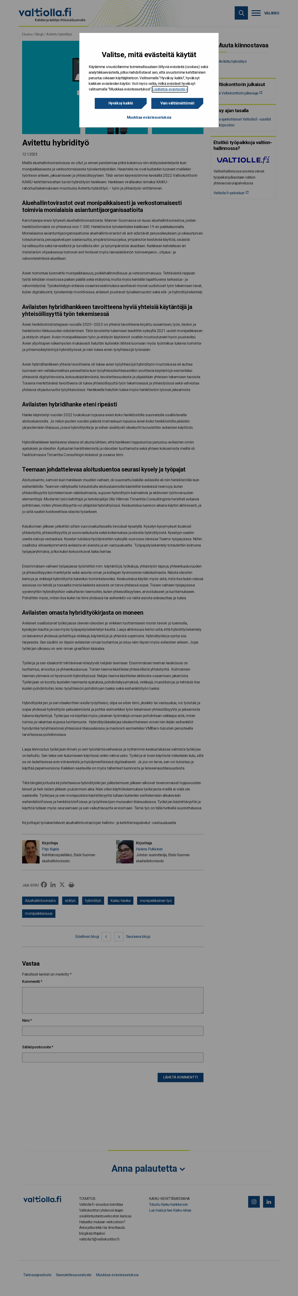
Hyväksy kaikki (120, 103)
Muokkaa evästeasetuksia (149, 117)
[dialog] (149, 80)
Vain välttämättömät (177, 103)
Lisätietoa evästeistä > (169, 89)
